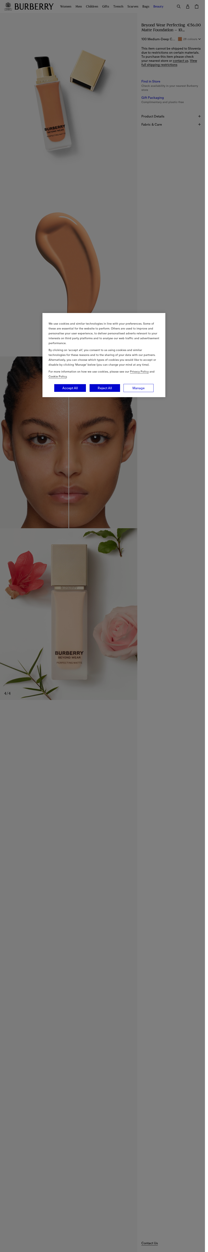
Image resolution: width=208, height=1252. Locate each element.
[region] (103, 355)
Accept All (70, 388)
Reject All (105, 388)
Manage (138, 388)
